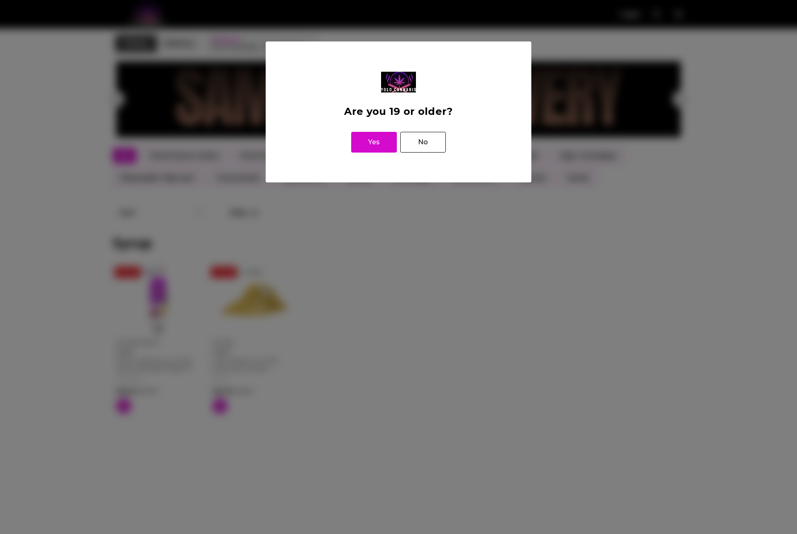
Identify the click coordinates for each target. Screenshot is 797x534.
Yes (374, 142)
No (423, 142)
